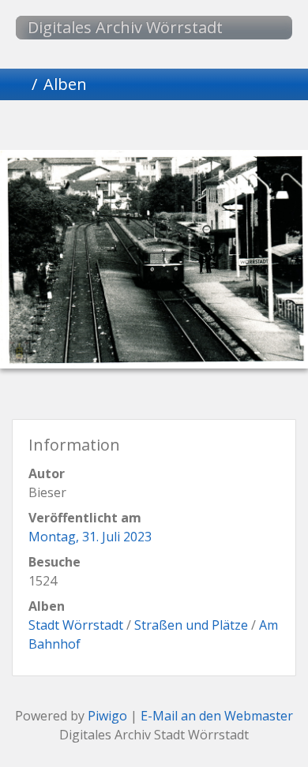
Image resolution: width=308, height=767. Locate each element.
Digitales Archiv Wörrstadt (125, 27)
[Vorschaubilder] (127, 127)
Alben (65, 84)
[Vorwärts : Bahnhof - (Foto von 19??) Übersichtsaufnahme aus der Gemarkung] (234, 127)
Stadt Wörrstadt (75, 625)
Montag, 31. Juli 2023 (90, 536)
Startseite (19, 84)
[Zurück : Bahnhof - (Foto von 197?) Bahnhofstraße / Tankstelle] (73, 127)
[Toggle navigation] (264, 28)
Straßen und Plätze (191, 625)
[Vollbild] (181, 127)
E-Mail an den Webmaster (217, 715)
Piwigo (107, 715)
